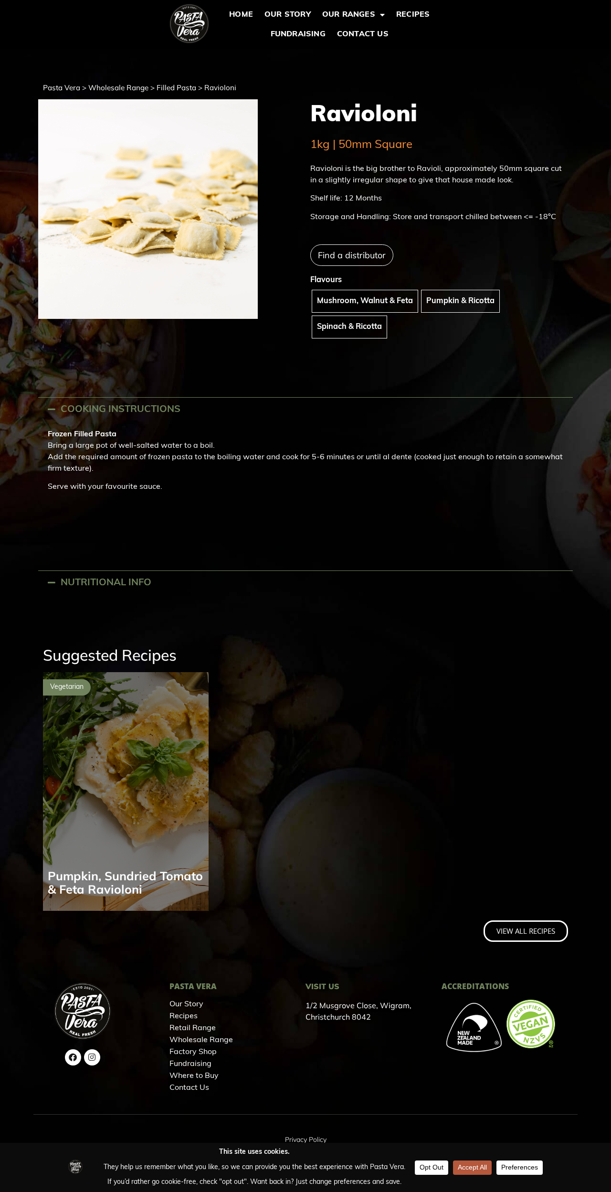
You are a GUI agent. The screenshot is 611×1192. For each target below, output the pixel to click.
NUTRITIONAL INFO (106, 583)
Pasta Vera (61, 87)
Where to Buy (194, 1076)
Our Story (287, 15)
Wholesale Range (118, 87)
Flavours (326, 280)
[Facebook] (73, 1057)
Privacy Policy (306, 1139)
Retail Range (192, 1028)
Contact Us (363, 34)
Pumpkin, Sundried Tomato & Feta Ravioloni (125, 882)
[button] (305, 409)
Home (241, 15)
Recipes (413, 15)
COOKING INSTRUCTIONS (120, 409)
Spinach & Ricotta (349, 327)
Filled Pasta (176, 87)
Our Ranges (348, 15)
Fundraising (298, 34)
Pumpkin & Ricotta (460, 301)
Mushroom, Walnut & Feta (365, 301)
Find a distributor (352, 255)
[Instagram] (92, 1057)
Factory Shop (193, 1052)
